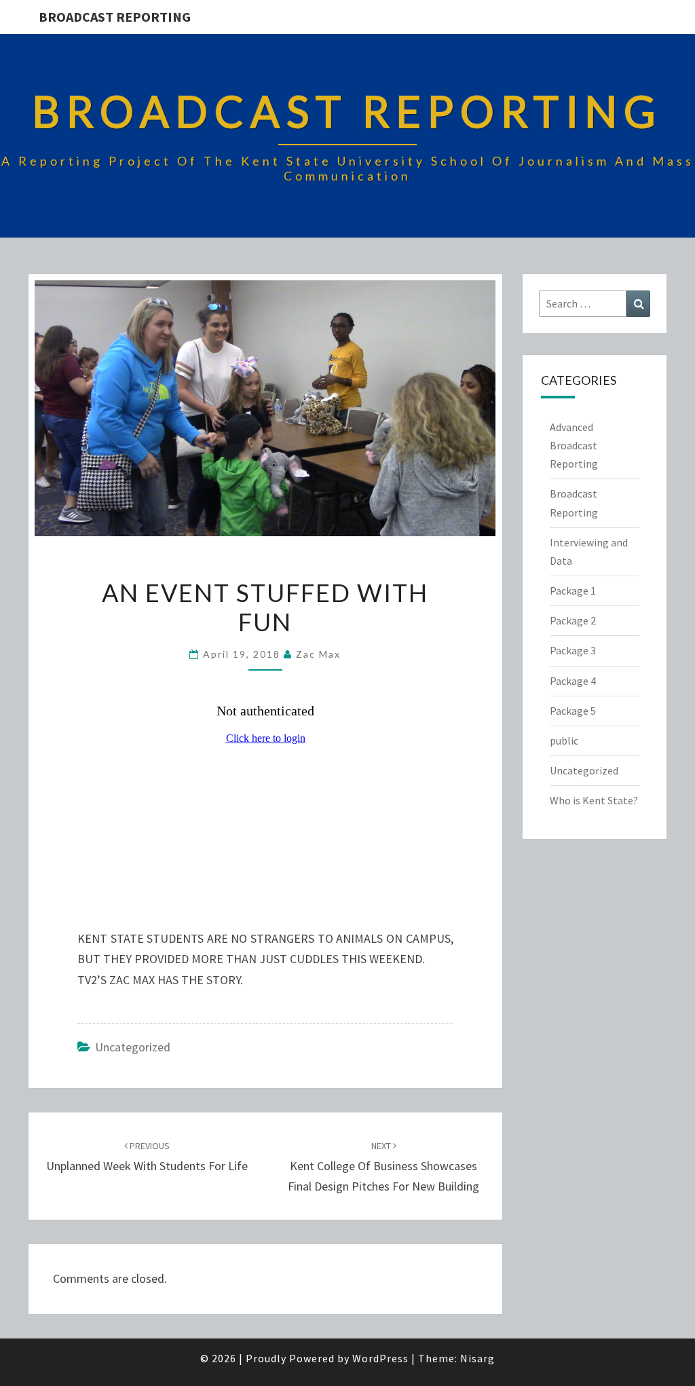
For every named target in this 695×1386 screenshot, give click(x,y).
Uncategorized (132, 1047)
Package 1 (573, 590)
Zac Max (318, 654)
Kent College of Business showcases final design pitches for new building (383, 1167)
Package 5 (573, 710)
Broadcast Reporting (115, 16)
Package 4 (573, 681)
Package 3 (573, 650)
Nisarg (477, 1358)
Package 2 (573, 620)
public (564, 740)
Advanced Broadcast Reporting (574, 445)
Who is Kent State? (594, 800)
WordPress (380, 1358)
